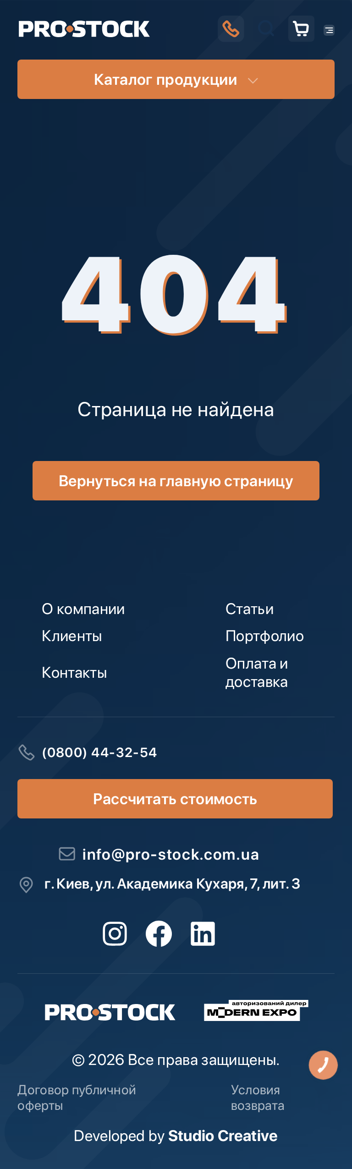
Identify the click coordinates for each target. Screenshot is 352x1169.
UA (224, 317)
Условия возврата (258, 1097)
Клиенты (72, 635)
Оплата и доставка (257, 672)
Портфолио (265, 635)
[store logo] (83, 28)
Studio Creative (223, 1135)
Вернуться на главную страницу (176, 481)
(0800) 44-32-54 (99, 752)
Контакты (74, 672)
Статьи (250, 608)
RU (263, 317)
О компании (83, 608)
